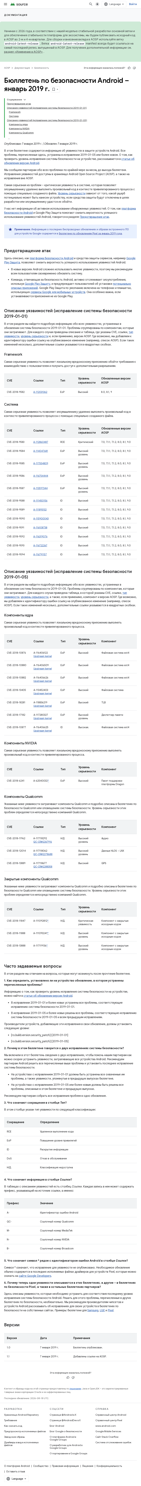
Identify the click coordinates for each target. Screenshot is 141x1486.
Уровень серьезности (71, 193)
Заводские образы (14, 1436)
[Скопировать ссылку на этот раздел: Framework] (25, 355)
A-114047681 (40, 451)
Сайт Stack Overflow (106, 1436)
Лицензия (87, 1466)
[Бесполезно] (134, 68)
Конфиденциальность (109, 1466)
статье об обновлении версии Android (48, 996)
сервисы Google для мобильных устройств (58, 292)
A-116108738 (40, 527)
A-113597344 (40, 488)
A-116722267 (40, 545)
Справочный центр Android (110, 1414)
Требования (10, 1420)
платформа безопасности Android (51, 258)
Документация (15, 15)
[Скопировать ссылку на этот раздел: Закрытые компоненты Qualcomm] (61, 879)
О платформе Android (17, 1466)
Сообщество (40, 1466)
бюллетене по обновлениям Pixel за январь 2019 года (90, 233)
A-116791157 (40, 554)
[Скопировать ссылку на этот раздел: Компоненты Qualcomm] (45, 797)
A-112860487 (40, 442)
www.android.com (105, 1425)
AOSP (7, 67)
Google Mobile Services (108, 1431)
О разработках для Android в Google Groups (66, 1446)
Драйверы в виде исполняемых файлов (21, 1444)
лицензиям (75, 1388)
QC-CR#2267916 (42, 841)
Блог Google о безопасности (66, 1431)
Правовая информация (65, 1466)
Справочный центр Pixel (108, 1420)
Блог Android (57, 1425)
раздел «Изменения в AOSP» (23, 52)
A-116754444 (40, 475)
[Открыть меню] (5, 4)
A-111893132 (40, 509)
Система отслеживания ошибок (113, 1442)
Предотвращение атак (94, 217)
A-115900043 (41, 518)
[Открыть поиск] (91, 4)
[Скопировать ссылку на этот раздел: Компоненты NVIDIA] (40, 743)
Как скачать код (13, 1425)
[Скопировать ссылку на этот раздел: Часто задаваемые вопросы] (65, 966)
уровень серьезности (34, 336)
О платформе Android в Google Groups (63, 1438)
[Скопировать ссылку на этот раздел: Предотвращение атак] (54, 251)
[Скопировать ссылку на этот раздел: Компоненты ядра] (36, 615)
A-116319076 (40, 536)
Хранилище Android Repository (21, 1414)
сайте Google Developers (35, 1276)
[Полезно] (129, 68)
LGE (102, 1310)
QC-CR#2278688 (42, 854)
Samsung (92, 1310)
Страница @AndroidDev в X (65, 1420)
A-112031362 (40, 392)
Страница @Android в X (63, 1414)
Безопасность (41, 67)
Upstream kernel (43, 656)
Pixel (110, 1310)
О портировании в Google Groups (68, 1453)
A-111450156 (40, 500)
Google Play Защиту (37, 284)
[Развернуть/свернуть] (25, 100)
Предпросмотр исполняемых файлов (25, 1431)
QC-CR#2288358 (42, 866)
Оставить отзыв (15, 1471)
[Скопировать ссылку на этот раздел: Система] (21, 405)
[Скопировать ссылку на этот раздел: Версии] (22, 1325)
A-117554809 (40, 463)
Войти (133, 4)
